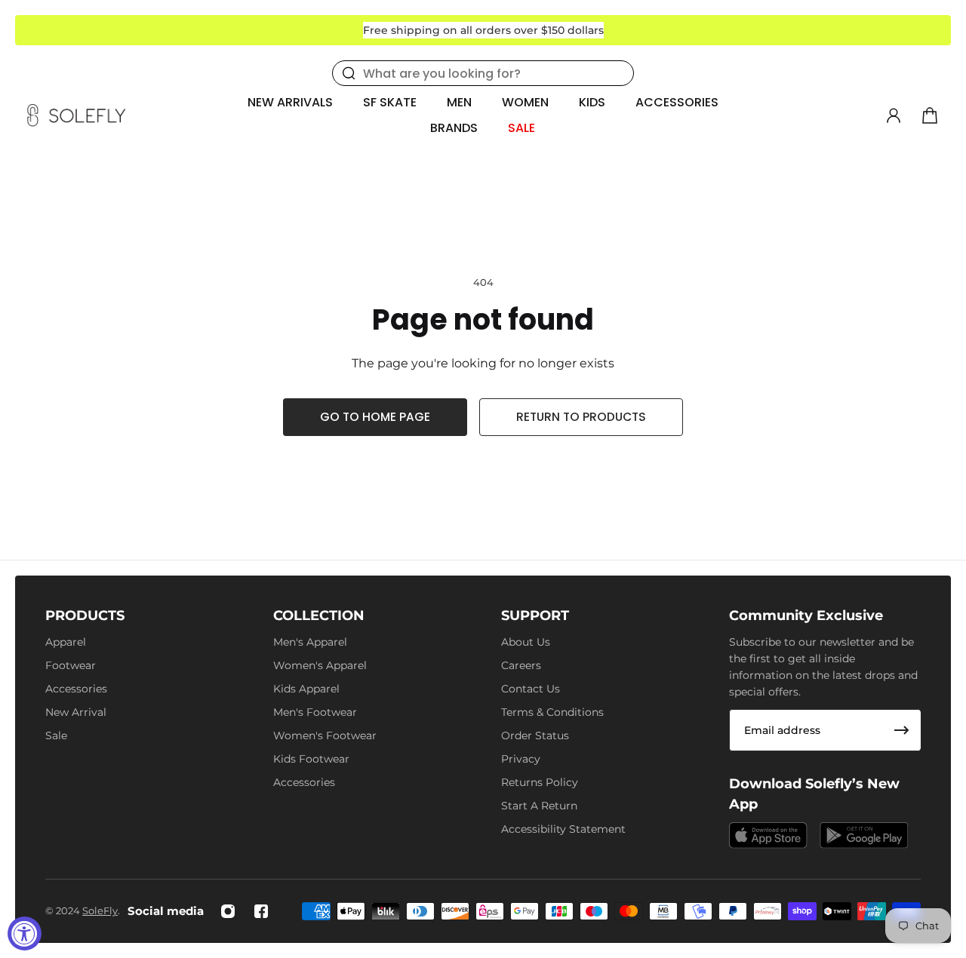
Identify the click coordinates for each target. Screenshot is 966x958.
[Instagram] (228, 911)
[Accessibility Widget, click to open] (25, 933)
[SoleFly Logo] (76, 115)
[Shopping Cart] (930, 115)
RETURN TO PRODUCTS (581, 417)
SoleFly (100, 910)
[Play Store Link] (864, 835)
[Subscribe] (902, 730)
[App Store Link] (768, 835)
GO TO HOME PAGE (375, 417)
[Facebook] (261, 911)
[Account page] (893, 115)
